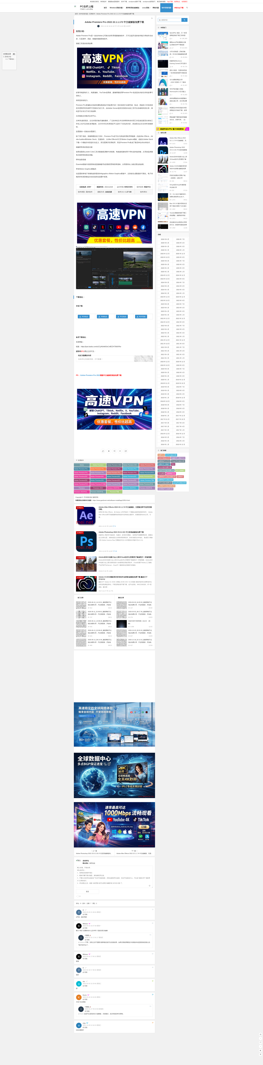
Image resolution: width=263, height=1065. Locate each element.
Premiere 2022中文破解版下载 (98, 492)
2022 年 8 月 (165, 325)
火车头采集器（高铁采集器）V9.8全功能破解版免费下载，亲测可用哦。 (178, 54)
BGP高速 (142, 316)
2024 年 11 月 (180, 275)
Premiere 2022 (98, 488)
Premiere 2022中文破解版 (82, 492)
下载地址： (12, 59)
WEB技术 (103, 1)
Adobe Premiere (98, 465)
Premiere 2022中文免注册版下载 (114, 488)
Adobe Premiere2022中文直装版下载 (147, 476)
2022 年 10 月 (165, 322)
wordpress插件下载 (135, 1)
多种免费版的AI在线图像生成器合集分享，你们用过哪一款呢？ (178, 101)
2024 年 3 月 (180, 289)
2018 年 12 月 (180, 397)
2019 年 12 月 (180, 379)
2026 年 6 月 (165, 243)
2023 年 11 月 (180, 297)
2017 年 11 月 (165, 419)
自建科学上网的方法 (178, 458)
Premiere (82, 488)
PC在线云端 (86, 6)
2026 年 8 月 (165, 239)
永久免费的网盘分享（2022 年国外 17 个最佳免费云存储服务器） (178, 82)
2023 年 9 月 (180, 300)
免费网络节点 (171, 473)
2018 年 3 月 (180, 412)
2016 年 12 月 (165, 433)
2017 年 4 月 (180, 426)
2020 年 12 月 (165, 361)
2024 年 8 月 (165, 282)
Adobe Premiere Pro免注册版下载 (82, 472)
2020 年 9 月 (180, 365)
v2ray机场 (161, 473)
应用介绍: (8, 56)
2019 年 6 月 (165, 390)
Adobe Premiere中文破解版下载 (147, 484)
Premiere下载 (114, 492)
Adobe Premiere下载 (147, 480)
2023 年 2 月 (165, 315)
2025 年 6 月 (165, 264)
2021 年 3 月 (180, 354)
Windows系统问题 (116, 8)
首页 (105, 8)
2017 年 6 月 (180, 423)
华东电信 (85, 316)
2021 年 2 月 (165, 358)
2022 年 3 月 (180, 333)
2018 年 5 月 (180, 408)
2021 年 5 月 (180, 351)
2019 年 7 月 (180, 387)
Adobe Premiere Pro (147, 465)
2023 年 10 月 (165, 300)
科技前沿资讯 (94, 1)
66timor (82, 942)
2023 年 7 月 (180, 304)
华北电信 (123, 316)
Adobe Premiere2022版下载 (114, 480)
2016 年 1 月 (165, 444)
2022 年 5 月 (180, 329)
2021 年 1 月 (180, 358)
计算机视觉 (80, 558)
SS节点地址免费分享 (165, 483)
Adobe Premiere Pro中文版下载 (114, 469)
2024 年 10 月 (165, 279)
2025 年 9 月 (180, 257)
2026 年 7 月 (180, 239)
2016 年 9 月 (165, 437)
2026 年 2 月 (165, 250)
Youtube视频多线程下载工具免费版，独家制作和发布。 (178, 215)
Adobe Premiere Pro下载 (98, 469)
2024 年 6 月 (165, 286)
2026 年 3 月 (180, 246)
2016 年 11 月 (180, 433)
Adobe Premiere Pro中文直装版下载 (131, 469)
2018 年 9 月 (180, 401)
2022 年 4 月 (165, 333)
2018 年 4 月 (165, 412)
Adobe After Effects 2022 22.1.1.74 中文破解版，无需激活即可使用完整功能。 (125, 508)
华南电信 (104, 316)
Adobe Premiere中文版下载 (114, 484)
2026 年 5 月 (180, 243)
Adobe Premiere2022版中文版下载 (131, 480)
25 (116, 551)
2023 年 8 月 (165, 304)
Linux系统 (145, 8)
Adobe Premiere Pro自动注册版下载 (131, 472)
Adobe (82, 465)
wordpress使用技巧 (149, 1)
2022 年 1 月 (180, 336)
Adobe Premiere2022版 (98, 480)
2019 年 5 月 (180, 390)
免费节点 (161, 455)
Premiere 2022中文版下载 (131, 488)
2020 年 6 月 (165, 372)
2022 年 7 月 (180, 325)
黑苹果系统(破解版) (132, 8)
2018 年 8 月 (165, 405)
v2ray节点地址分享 (180, 483)
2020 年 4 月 (165, 376)
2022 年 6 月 (165, 329)
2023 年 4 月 (165, 311)
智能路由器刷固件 (114, 1)
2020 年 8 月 (165, 369)
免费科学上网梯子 (164, 464)
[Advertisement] (114, 674)
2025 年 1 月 (180, 271)
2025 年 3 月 (180, 268)
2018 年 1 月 (165, 415)
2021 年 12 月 (165, 340)
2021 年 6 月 (165, 351)
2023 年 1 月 (180, 315)
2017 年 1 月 (180, 430)
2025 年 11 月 (180, 253)
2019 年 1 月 (165, 397)
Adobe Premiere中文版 (98, 484)
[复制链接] (120, 451)
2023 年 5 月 (180, 307)
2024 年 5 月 (180, 286)
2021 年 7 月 (180, 347)
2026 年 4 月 (165, 246)
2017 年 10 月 (180, 419)
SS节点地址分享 (171, 455)
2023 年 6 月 (165, 307)
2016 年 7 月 (180, 437)
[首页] (260, 1034)
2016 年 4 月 (165, 441)
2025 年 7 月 (180, 261)
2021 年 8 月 (165, 347)
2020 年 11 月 (180, 361)
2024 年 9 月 (180, 279)
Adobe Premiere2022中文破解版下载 (82, 480)
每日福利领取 (161, 1)
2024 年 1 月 (180, 293)
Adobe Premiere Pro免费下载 (98, 472)
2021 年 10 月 (165, 343)
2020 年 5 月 (180, 372)
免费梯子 (180, 476)
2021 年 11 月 (180, 340)
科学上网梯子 (180, 470)
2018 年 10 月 (165, 401)
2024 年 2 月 (165, 293)
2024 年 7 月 (180, 282)
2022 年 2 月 (165, 336)
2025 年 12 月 (165, 253)
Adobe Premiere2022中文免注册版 (82, 476)
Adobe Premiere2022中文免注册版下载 (98, 476)
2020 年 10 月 (165, 365)
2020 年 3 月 (180, 376)
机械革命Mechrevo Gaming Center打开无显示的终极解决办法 (178, 63)
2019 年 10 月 (180, 383)
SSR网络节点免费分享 (165, 489)
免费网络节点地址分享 (165, 480)
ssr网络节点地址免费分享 (166, 486)
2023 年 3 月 (180, 311)
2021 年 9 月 (180, 343)
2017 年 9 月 (165, 423)
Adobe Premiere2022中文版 (114, 476)
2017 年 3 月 (165, 430)
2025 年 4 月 (165, 268)
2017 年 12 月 (180, 415)
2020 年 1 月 (165, 379)
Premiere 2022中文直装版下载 (147, 488)
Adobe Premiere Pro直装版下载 (114, 472)
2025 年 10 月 (165, 257)
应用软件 (92, 14)
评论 (143, 359)
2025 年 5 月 (180, 264)
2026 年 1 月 (180, 250)
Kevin (82, 1014)
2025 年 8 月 (165, 261)
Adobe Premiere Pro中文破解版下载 (147, 469)
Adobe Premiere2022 (147, 472)
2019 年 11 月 (165, 383)
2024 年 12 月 (165, 275)
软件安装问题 (166, 8)
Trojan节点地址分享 (178, 461)
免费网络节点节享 (164, 461)
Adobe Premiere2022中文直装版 (131, 476)
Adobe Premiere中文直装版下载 (131, 484)
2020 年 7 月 (180, 369)
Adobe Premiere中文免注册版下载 (82, 484)
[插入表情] (149, 886)
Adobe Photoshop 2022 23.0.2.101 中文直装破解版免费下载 (121, 532)
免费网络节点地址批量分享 (167, 476)
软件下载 (124, 1)
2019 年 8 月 (165, 387)
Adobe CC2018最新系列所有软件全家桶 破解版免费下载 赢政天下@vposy (123, 578)
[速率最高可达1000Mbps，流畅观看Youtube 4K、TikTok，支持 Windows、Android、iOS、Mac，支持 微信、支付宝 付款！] (114, 68)
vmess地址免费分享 (164, 467)
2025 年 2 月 (165, 271)
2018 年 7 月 (180, 405)
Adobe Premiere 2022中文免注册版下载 (131, 465)
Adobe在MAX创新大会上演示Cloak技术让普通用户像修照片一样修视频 (125, 557)
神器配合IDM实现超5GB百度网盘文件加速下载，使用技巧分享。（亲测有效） (178, 110)
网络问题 (156, 8)
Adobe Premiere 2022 (114, 465)
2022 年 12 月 (165, 318)
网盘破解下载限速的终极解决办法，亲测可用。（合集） (178, 119)
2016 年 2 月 (180, 441)
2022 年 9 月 (180, 322)
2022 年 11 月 (180, 318)
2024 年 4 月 (165, 289)
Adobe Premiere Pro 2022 (90, 375)
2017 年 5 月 (165, 426)
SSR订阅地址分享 (164, 458)
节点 (173, 464)
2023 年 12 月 (165, 297)
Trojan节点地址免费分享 (166, 470)
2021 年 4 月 (165, 354)
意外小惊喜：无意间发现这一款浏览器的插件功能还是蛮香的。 (178, 72)
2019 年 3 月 (165, 394)
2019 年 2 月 (180, 394)
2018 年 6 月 (165, 408)
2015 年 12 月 (180, 444)
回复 (86, 914)
